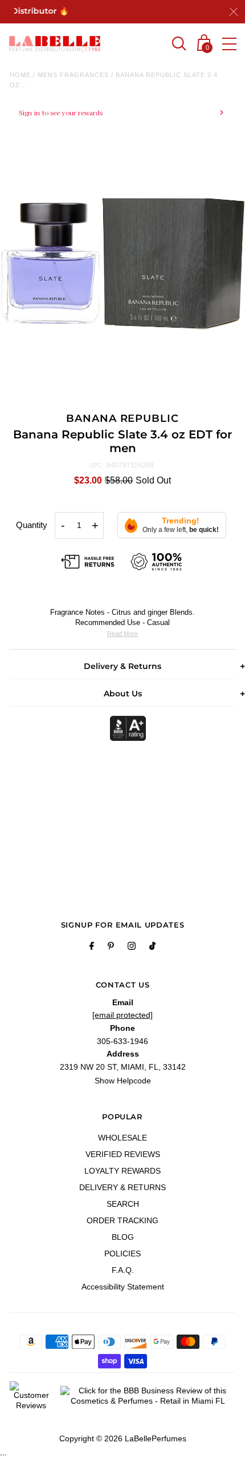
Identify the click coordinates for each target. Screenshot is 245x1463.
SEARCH (123, 1203)
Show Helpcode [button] (123, 1080)
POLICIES (122, 1253)
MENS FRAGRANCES (73, 74)
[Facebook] (91, 947)
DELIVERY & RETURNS (122, 1187)
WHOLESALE (122, 1137)
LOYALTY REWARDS (122, 1170)
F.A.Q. (123, 1270)
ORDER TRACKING (122, 1220)
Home (20, 74)
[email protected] (122, 1014)
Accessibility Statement (122, 1286)
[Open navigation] (229, 44)
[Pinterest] (111, 947)
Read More (122, 633)
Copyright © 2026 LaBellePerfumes (122, 1438)
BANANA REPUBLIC (122, 418)
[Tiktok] (152, 947)
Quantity (31, 525)
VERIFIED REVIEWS (122, 1154)
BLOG (123, 1237)
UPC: (96, 465)
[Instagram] (132, 947)
